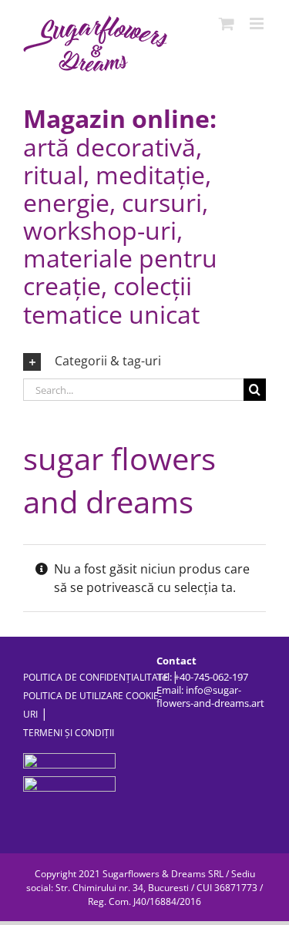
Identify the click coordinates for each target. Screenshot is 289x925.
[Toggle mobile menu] (258, 23)
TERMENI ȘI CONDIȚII (68, 732)
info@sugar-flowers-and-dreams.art (210, 696)
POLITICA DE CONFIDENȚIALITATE (96, 677)
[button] (144, 361)
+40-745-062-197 (211, 677)
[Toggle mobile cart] (226, 23)
